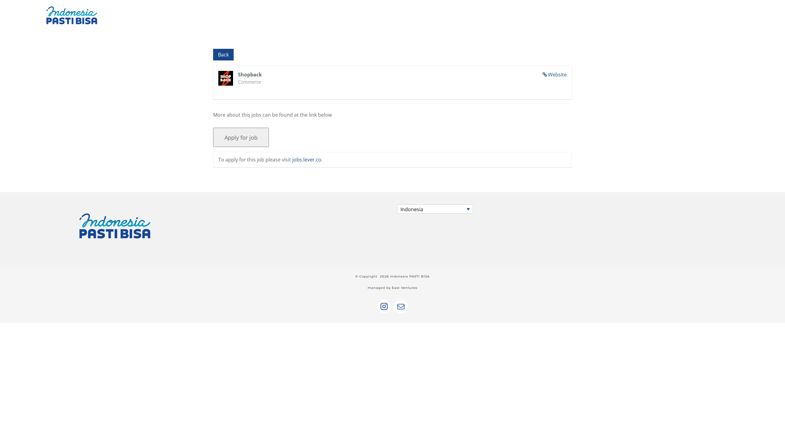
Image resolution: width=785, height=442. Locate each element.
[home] (115, 210)
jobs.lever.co (306, 159)
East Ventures (404, 288)
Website (557, 74)
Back (223, 54)
